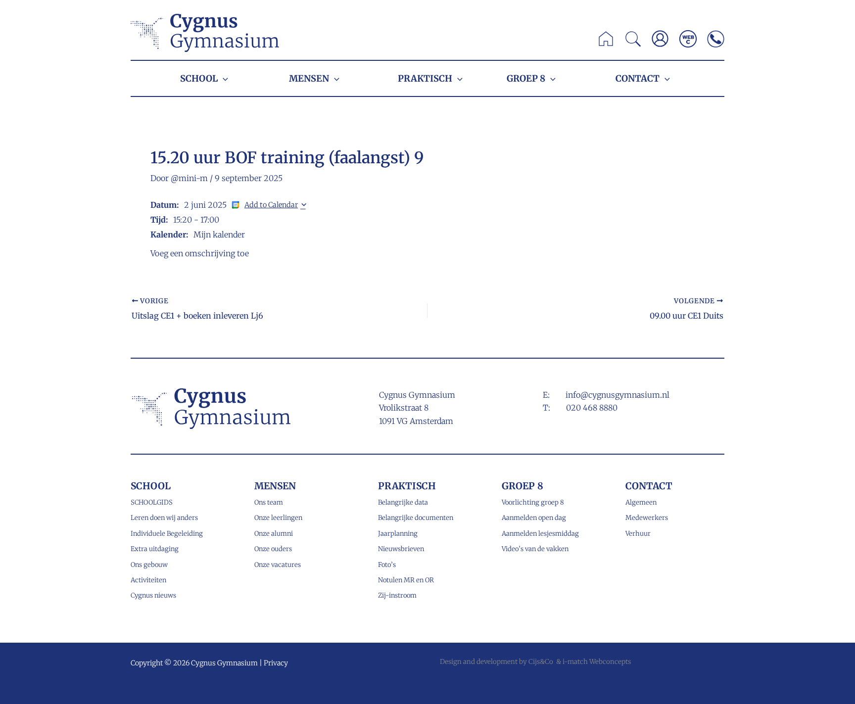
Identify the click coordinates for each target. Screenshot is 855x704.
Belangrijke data (403, 502)
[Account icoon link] (660, 38)
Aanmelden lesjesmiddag (540, 533)
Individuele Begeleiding (167, 533)
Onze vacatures (277, 565)
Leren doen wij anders (164, 518)
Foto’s (387, 565)
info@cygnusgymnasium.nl (617, 395)
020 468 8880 (592, 408)
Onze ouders (273, 549)
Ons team (268, 502)
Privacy (276, 662)
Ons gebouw (149, 565)
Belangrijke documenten (415, 518)
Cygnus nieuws (153, 595)
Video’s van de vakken (535, 549)
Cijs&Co (540, 661)
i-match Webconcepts (597, 661)
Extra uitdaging (155, 549)
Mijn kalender (219, 234)
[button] (633, 41)
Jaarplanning (398, 533)
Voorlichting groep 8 (533, 502)
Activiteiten (148, 580)
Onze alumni (273, 533)
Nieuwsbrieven (401, 549)
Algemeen (641, 502)
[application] (223, 78)
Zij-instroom (397, 595)
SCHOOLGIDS (152, 502)
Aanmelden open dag (534, 518)
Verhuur (638, 533)
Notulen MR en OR (406, 580)
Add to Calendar (271, 204)
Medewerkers (646, 518)
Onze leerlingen (278, 518)
